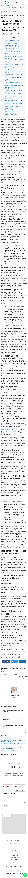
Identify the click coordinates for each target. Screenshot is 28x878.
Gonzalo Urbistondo (14, 695)
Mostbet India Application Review (13, 80)
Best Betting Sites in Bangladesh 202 (9, 750)
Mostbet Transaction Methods (13, 63)
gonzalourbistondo (8, 12)
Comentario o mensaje (9, 793)
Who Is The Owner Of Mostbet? (13, 93)
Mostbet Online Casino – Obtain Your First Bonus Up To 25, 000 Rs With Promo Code (14, 48)
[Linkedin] (15, 870)
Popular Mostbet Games (11, 111)
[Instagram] (12, 870)
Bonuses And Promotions (11, 109)
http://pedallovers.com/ (7, 429)
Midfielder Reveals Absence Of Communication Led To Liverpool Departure (13, 90)
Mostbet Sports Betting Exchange (14, 85)
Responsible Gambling (11, 43)
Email (16, 781)
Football (7, 69)
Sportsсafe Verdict (10, 67)
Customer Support (10, 55)
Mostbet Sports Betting (11, 114)
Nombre (5, 781)
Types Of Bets (8, 95)
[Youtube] (18, 870)
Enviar (5, 805)
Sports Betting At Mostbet (12, 84)
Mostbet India (18, 12)
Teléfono (6, 786)
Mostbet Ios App (9, 113)
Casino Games (9, 87)
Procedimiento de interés (19, 787)
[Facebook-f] (9, 870)
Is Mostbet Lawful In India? (12, 45)
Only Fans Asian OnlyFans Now (8, 738)
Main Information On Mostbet (12, 82)
